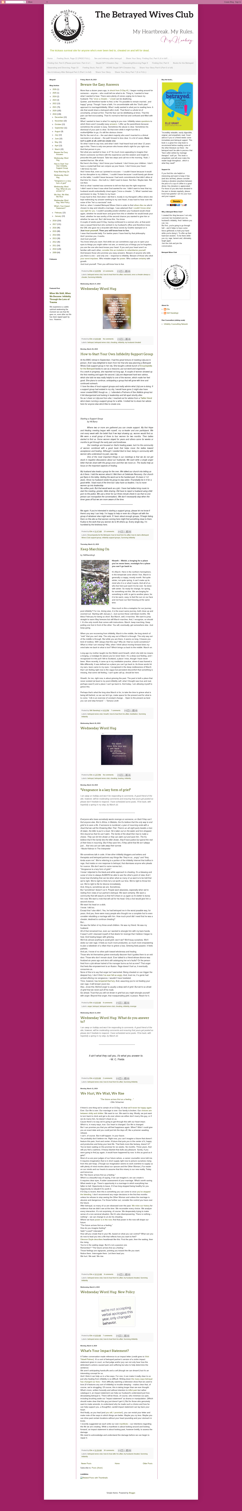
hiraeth (106, 714)
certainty (142, 258)
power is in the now (103, 1220)
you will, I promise (114, 1412)
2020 (55, 111)
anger (90, 1006)
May (57, 142)
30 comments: (109, 1450)
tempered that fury (106, 980)
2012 (55, 242)
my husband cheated (133, 342)
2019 (55, 114)
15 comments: (109, 531)
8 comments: (108, 1003)
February (58, 213)
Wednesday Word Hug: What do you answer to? (62, 189)
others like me (140, 205)
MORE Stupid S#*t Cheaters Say (120, 67)
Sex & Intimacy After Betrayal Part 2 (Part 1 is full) (69, 72)
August (58, 131)
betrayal (91, 342)
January (58, 216)
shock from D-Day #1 (119, 90)
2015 (55, 231)
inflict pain (132, 1390)
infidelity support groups (111, 538)
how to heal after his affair (113, 1454)
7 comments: (116, 710)
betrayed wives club (95, 274)
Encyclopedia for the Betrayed (99, 535)
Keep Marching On (94, 549)
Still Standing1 (172, 313)
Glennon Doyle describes (91, 1239)
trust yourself (91, 230)
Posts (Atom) (97, 1468)
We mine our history (141, 1206)
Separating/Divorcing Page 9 (135, 63)
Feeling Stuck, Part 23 (92, 67)
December (59, 117)
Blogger (132, 1493)
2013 (55, 238)
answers (113, 124)
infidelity (121, 342)
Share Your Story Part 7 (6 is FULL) (130, 72)
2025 (55, 93)
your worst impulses (89, 258)
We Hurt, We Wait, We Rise (102, 1093)
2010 (55, 249)
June (57, 139)
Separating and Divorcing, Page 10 (62, 67)
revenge (133, 1006)
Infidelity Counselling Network (176, 324)
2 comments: (108, 1078)
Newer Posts (86, 1463)
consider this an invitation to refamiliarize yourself (124, 250)
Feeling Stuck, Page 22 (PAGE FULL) (73, 58)
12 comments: (108, 271)
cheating (113, 342)
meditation (134, 714)
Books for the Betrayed (183, 63)
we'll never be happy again (140, 1108)
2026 (55, 89)
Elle (168, 309)
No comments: (108, 339)
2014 (55, 235)
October (58, 124)
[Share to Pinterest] (129, 271)
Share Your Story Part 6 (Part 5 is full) (156, 67)
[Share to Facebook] (126, 271)
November (59, 121)
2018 (55, 221)
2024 (55, 96)
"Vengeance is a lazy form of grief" (105, 790)
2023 (55, 100)
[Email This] (118, 271)
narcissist (127, 274)
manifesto (123, 1424)
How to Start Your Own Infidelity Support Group (116, 354)
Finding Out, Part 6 (160, 63)
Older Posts (148, 1463)
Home (50, 58)
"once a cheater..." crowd (104, 99)
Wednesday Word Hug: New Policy (107, 1292)
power (122, 258)
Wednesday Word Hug (98, 289)
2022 (55, 103)
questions (145, 121)
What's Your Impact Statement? (104, 1351)
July (57, 135)
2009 (55, 252)
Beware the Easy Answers (99, 84)
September (59, 128)
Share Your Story (103, 72)
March (57, 149)
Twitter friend (146, 398)
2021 (55, 107)
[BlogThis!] (121, 271)
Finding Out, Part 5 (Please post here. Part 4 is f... (69, 63)
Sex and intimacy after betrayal (108, 58)
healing (121, 778)
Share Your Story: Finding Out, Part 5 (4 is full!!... (147, 58)
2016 (55, 228)
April (57, 146)
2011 (55, 245)
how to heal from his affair (113, 274)
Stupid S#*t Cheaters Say (107, 63)
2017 (55, 224)
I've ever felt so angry (112, 975)
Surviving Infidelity (95, 277)
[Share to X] (123, 271)
